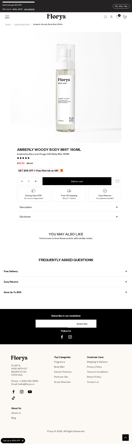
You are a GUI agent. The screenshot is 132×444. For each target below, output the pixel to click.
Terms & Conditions (97, 371)
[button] (23, 157)
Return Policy (94, 376)
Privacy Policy (94, 366)
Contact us (93, 381)
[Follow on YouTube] (30, 392)
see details (29, 9)
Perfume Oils (61, 376)
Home (7, 24)
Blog (13, 417)
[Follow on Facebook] (62, 337)
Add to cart (77, 181)
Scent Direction (62, 381)
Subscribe (82, 323)
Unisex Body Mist (21, 24)
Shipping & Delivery (97, 361)
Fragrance (59, 361)
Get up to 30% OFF (11, 440)
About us (16, 412)
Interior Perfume (62, 371)
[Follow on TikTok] (13, 398)
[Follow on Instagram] (70, 337)
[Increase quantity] (35, 181)
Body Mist (59, 366)
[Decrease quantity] (22, 181)
